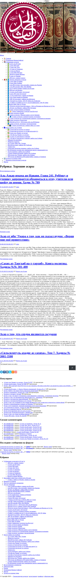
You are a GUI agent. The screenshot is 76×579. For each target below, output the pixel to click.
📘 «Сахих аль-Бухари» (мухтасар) (18, 92)
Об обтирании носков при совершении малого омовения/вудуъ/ (27, 150)
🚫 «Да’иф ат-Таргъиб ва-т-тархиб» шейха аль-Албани (24, 138)
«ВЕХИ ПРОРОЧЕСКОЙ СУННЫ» (18, 491)
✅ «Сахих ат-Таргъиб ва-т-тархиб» (18, 136)
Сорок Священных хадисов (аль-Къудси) (20, 523)
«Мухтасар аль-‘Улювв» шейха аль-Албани (21, 155)
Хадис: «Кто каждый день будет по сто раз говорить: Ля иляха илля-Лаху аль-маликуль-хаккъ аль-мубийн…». (38, 386)
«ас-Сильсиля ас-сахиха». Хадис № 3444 (16, 407)
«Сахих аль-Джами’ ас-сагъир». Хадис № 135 (33, 439)
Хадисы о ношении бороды (12, 409)
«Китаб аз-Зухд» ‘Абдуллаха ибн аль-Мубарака (22, 504)
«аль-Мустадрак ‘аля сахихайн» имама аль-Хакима (23, 488)
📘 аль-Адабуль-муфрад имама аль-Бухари (20, 88)
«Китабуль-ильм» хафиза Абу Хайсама (19, 145)
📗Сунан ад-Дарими (14, 76)
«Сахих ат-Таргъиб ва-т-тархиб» (17, 545)
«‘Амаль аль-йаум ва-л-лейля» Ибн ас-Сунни (21, 499)
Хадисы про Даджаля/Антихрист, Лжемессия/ (18, 412)
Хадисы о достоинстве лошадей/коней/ (16, 399)
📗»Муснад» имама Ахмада (16, 78)
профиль (40, 576)
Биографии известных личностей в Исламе (17, 478)
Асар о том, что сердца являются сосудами (28, 334)
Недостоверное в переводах (12, 565)
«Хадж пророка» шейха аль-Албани (18, 151)
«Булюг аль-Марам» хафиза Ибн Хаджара (20, 489)
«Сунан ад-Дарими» (13, 469)
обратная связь (49, 576)
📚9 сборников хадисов (11, 62)
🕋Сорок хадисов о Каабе (15, 113)
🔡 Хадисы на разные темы (12, 158)
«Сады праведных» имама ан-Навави (19, 494)
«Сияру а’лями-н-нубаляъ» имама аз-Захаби (21, 479)
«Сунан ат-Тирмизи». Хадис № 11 (30, 423)
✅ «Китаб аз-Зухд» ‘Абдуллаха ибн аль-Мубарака (23, 122)
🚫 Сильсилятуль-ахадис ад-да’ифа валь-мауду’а (22, 131)
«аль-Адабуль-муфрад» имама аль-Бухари (20, 486)
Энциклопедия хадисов (7, 52)
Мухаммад (29, 448)
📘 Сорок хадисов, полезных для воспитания (21, 124)
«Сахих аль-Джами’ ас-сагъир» (17, 543)
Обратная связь (8, 566)
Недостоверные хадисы (7, 171)
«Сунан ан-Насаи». (13, 471)
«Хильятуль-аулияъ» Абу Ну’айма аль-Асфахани (22, 515)
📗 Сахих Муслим (13, 65)
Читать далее (48, 446)
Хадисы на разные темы (11, 573)
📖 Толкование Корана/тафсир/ (13, 60)
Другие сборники (9, 484)
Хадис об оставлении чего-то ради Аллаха (17, 411)
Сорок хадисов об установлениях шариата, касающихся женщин (27, 531)
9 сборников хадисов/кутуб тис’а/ (14, 461)
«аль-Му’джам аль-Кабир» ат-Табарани (19, 501)
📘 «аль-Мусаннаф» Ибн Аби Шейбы (19, 87)
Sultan (28, 446)
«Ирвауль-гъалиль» (13, 141)
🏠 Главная (7, 58)
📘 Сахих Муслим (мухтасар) (16, 94)
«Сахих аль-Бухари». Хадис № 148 (30, 428)
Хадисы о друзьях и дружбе (12, 394)
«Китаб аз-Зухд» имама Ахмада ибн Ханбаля (21, 506)
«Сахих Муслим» (12, 466)
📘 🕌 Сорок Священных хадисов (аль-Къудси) (22, 111)
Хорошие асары (5, 231)
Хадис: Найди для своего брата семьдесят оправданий (21, 391)
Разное (6, 568)
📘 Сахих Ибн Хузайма (14, 81)
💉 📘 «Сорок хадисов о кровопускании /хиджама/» (24, 116)
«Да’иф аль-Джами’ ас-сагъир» (17, 553)
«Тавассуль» (11, 146)
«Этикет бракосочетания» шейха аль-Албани (21, 153)
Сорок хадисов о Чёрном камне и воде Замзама (22, 530)
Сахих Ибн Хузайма (13, 521)
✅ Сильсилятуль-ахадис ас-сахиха (18, 129)
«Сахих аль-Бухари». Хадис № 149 (30, 427)
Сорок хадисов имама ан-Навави (17, 525)
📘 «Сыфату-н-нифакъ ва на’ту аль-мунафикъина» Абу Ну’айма (27, 102)
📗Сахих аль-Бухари (14, 64)
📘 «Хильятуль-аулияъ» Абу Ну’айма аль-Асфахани (23, 101)
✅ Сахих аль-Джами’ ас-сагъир (17, 133)
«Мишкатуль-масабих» (14, 140)
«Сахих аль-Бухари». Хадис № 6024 (30, 437)
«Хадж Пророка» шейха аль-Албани (18, 551)
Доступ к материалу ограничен (13, 483)
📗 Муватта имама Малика (16, 74)
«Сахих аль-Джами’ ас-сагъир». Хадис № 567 (18, 382)
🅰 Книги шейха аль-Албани (13, 127)
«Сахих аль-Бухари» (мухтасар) (17, 510)
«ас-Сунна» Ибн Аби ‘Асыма (16, 536)
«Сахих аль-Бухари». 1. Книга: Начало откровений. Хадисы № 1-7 (25, 389)
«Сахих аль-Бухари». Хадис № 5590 (15, 384)
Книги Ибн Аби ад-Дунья (15, 520)
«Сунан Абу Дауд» (13, 468)
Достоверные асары (6, 259)
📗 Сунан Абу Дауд (13, 67)
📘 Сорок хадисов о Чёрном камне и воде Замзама (23, 115)
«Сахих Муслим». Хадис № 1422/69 (15, 416)
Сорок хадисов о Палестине (16, 528)
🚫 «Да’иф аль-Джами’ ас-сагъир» (18, 135)
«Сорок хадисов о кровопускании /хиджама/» (21, 511)
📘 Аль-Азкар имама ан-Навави (17, 97)
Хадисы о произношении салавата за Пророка (18, 404)
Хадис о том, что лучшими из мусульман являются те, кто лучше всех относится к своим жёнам (34, 402)
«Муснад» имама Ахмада (15, 463)
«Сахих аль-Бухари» (13, 464)
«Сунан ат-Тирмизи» (14, 473)
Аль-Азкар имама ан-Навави (16, 518)
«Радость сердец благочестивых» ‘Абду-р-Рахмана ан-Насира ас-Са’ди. (30, 508)
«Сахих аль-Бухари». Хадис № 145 (30, 430)
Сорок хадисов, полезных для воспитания (20, 533)
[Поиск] (72, 367)
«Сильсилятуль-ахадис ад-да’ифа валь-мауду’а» (22, 546)
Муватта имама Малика (14, 476)
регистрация (33, 576)
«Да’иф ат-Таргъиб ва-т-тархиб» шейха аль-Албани (23, 555)
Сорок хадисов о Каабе (14, 526)
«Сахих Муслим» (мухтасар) (16, 498)
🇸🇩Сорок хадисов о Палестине (17, 120)
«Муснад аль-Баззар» (14, 493)
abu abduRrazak (8, 423)
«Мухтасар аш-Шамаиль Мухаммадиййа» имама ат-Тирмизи (26, 156)
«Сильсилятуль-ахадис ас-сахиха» (18, 548)
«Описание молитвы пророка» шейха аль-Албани (23, 148)
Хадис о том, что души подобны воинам (16, 414)
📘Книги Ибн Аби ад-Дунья (16, 104)
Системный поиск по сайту (8, 364)
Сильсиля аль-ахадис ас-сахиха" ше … (12, 446)
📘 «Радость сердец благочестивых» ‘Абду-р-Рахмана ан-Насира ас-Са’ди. (31, 106)
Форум (6, 162)
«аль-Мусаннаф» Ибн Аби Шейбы (18, 503)
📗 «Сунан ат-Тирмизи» (15, 69)
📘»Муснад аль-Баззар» (15, 90)
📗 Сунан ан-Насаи (13, 71)
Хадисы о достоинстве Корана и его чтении (18, 401)
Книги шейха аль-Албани (12, 535)
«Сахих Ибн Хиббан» (14, 496)
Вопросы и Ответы (25, 434)
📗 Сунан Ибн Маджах (14, 72)
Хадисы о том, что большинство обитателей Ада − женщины (23, 397)
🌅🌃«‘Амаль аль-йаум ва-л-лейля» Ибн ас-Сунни (23, 125)
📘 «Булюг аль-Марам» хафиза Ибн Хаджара (21, 108)
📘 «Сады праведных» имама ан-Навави (20, 95)
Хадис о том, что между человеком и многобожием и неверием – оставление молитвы (31, 396)
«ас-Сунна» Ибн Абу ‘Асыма (16, 143)
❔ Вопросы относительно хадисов (15, 160)
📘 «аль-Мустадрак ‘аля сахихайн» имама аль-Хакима (24, 85)
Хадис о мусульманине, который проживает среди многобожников (25, 406)
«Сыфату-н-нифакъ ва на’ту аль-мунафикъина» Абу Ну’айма (26, 513)
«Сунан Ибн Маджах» (14, 474)
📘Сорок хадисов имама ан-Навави (18, 109)
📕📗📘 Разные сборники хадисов (15, 79)
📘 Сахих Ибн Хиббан (14, 83)
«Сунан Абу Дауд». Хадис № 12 (29, 425)
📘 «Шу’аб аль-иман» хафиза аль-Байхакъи (21, 99)
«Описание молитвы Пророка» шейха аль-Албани (23, 541)
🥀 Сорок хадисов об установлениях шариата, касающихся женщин (29, 118)
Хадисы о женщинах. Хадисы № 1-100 (16, 392)
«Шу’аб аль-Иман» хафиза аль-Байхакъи (20, 516)
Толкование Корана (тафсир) (13, 570)
